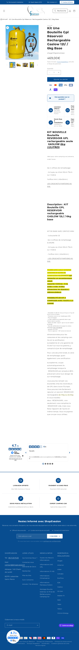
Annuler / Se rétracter (30, 584)
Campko (60, 574)
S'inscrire (54, 536)
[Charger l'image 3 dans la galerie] (25, 65)
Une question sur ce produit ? (62, 98)
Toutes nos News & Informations (46, 559)
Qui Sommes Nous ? (29, 558)
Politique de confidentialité (45, 641)
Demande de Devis (29, 567)
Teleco (59, 609)
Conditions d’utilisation (18, 643)
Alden (59, 569)
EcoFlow (60, 578)
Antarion (60, 565)
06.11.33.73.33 (13, 558)
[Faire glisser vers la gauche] (7, 65)
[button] (4, 11)
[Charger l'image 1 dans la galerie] (12, 65)
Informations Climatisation (45, 577)
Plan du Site (26, 575)
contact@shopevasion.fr (15, 565)
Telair (59, 604)
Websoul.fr (32, 641)
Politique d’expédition (33, 643)
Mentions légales (40, 645)
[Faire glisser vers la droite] (37, 65)
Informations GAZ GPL (46, 566)
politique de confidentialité (52, 541)
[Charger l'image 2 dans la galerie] (19, 65)
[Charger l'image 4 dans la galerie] (32, 65)
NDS (59, 600)
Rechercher (26, 571)
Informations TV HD (47, 571)
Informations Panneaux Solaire (46, 584)
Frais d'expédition (62, 61)
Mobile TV (61, 596)
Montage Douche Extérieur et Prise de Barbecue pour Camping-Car (47, 592)
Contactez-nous (28, 562)
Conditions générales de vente (60, 643)
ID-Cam (60, 591)
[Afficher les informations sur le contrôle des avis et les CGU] (23, 456)
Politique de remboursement (63, 641)
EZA (58, 582)
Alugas (59, 561)
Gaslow (60, 587)
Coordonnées (46, 643)
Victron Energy (62, 613)
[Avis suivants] (69, 452)
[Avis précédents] (26, 452)
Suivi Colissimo (28, 580)
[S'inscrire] (37, 625)
